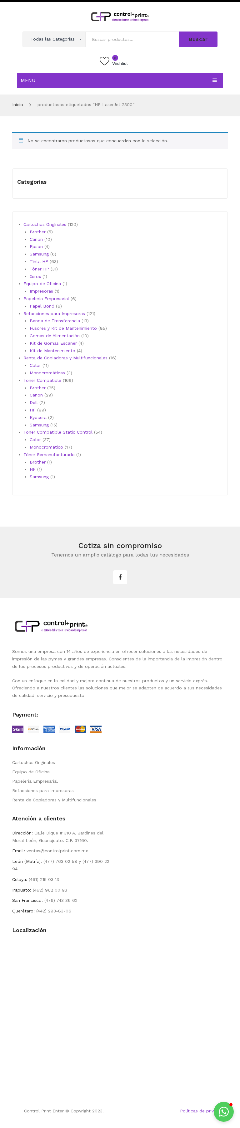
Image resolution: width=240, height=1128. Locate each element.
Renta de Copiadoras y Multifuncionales (54, 799)
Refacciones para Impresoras (43, 790)
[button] (224, 1112)
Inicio (17, 104)
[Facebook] (120, 577)
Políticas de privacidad (204, 1110)
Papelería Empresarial (35, 781)
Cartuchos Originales (33, 762)
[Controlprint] (120, 16)
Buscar (198, 39)
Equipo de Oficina (31, 771)
